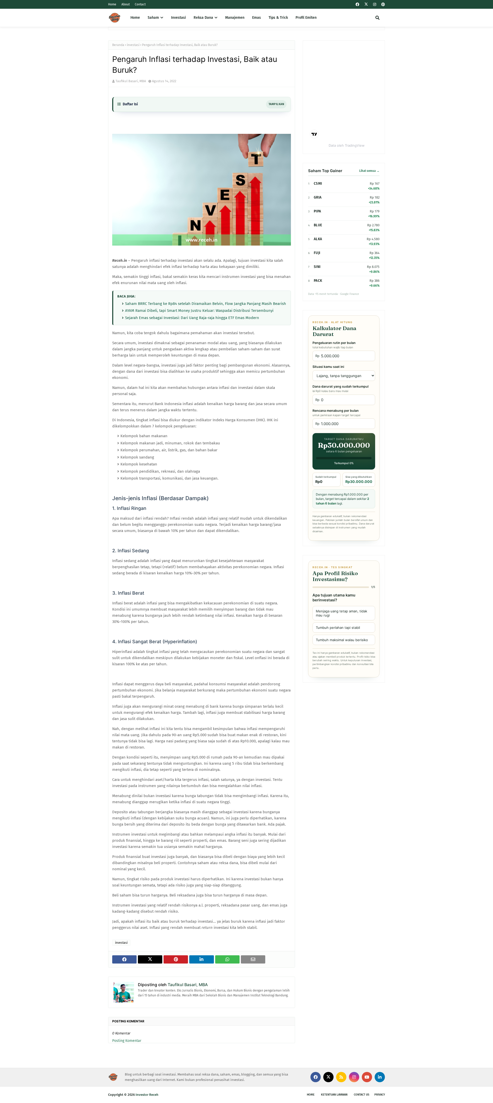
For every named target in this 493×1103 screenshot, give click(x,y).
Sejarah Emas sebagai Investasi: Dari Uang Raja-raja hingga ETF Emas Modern (192, 317)
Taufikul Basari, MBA (131, 81)
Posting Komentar (126, 1041)
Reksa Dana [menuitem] (203, 17)
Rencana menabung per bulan (336, 413)
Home (112, 4)
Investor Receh (147, 1095)
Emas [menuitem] (256, 17)
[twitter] (366, 4)
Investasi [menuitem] (178, 17)
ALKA (318, 239)
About (125, 4)
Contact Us (361, 1094)
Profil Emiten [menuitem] (306, 17)
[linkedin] (380, 1077)
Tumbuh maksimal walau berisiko (342, 640)
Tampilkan (276, 104)
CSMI (318, 183)
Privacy (379, 1094)
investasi (133, 45)
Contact (140, 4)
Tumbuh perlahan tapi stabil (338, 627)
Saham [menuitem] (153, 17)
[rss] (341, 1077)
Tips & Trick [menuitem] (278, 17)
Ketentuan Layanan (334, 1094)
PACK (318, 280)
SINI (317, 267)
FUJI (317, 253)
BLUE (318, 225)
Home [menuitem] (135, 17)
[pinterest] (382, 4)
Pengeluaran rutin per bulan (334, 345)
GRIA (317, 197)
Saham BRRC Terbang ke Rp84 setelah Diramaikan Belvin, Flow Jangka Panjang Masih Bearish (205, 303)
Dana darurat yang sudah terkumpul (340, 389)
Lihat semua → (369, 171)
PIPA (317, 211)
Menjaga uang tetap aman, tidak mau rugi (341, 613)
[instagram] (374, 4)
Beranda (118, 45)
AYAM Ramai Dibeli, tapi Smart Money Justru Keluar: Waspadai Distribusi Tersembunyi (199, 310)
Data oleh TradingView (347, 145)
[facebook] (357, 4)
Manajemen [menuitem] (234, 17)
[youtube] (367, 1077)
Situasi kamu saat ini (328, 367)
